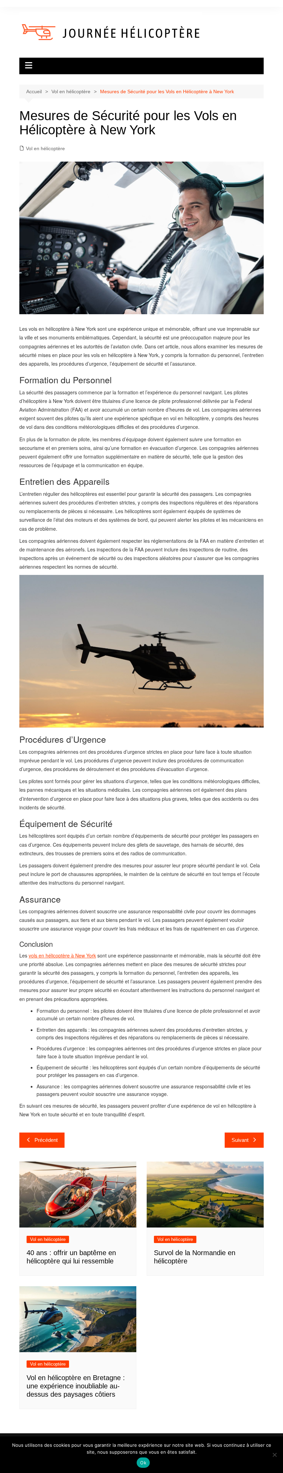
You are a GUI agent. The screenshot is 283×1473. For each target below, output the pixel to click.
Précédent (46, 1140)
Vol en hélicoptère (45, 148)
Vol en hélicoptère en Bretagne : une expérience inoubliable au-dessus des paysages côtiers (76, 1386)
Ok (143, 1462)
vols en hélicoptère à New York (62, 955)
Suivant (240, 1140)
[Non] (274, 1454)
